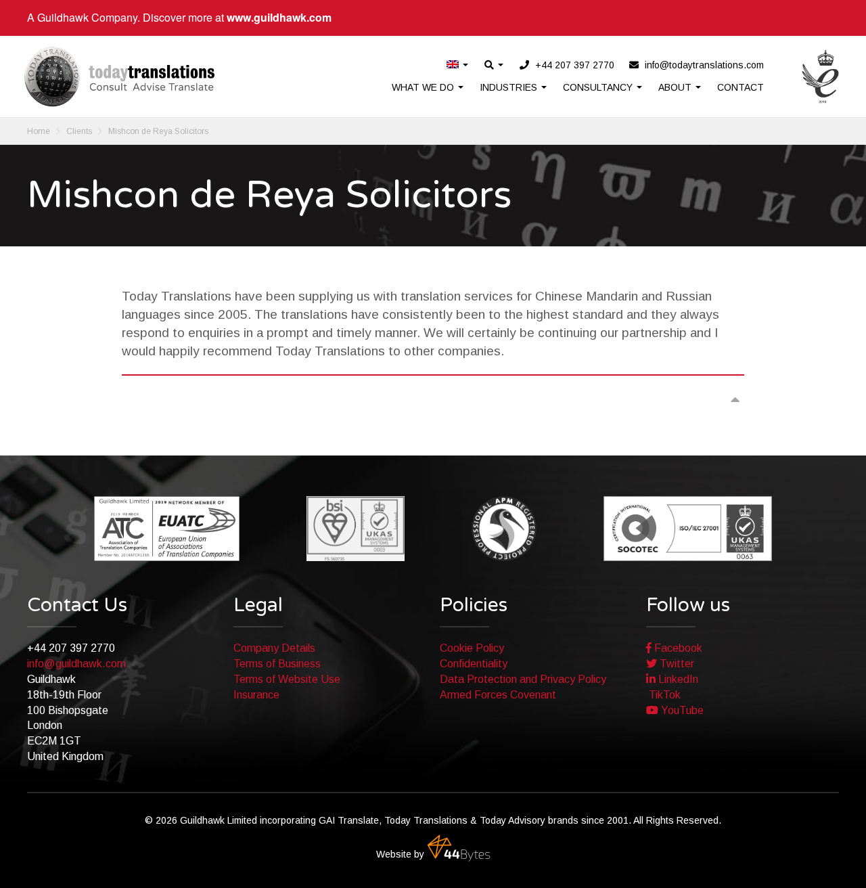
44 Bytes (459, 848)
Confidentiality (473, 663)
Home (38, 131)
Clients (79, 131)
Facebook (677, 648)
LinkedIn (677, 679)
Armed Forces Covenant (498, 695)
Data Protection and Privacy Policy (523, 679)
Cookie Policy (472, 648)
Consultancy (599, 87)
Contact (740, 87)
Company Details (274, 648)
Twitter (675, 663)
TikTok (663, 695)
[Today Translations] (119, 76)
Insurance (256, 695)
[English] (458, 65)
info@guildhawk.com (76, 663)
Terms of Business (277, 663)
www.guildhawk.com (279, 17)
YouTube (681, 710)
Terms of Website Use (286, 679)
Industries (510, 87)
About (676, 87)
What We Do (424, 87)
